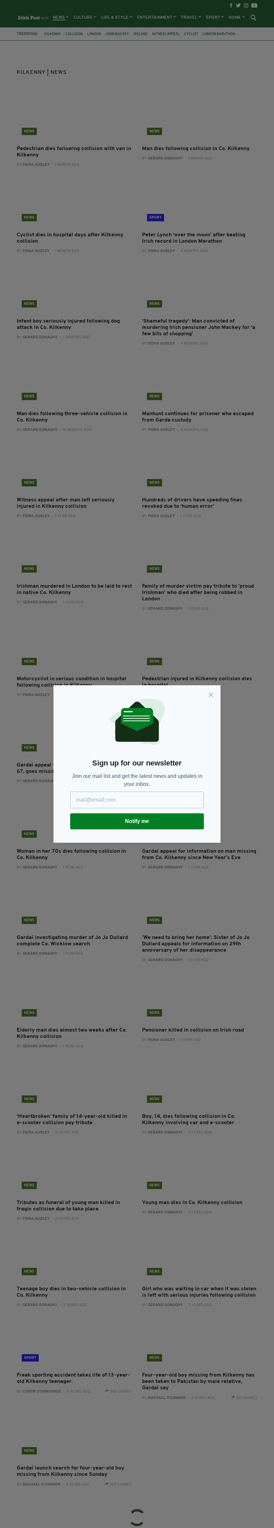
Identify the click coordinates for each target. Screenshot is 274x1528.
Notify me (137, 821)
